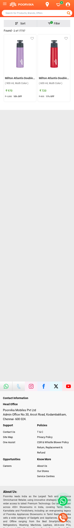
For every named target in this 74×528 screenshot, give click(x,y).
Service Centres (46, 476)
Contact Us (9, 431)
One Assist (9, 442)
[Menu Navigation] (4, 4)
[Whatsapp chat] (62, 501)
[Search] (40, 5)
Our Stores (43, 471)
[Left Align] (69, 13)
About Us (42, 465)
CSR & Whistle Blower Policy (53, 442)
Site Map (8, 437)
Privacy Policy (44, 437)
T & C (40, 431)
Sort (22, 23)
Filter (55, 23)
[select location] (49, 4)
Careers (7, 465)
